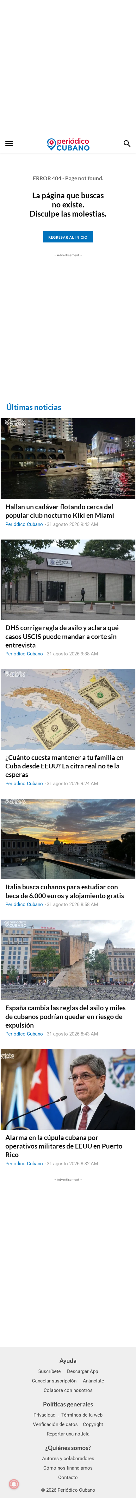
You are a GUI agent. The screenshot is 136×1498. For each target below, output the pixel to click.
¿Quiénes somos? (68, 1447)
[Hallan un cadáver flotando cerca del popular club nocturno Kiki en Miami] (68, 458)
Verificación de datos (55, 1424)
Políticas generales (68, 1404)
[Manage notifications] (14, 1484)
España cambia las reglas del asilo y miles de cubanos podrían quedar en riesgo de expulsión (65, 1016)
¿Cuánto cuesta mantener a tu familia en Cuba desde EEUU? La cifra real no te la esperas (64, 766)
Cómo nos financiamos (68, 1468)
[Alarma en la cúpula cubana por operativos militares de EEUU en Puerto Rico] (68, 1089)
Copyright (93, 1424)
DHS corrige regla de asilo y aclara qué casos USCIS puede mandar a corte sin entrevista (62, 636)
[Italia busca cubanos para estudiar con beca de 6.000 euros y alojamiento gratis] (68, 839)
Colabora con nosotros (68, 1390)
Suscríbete (49, 1371)
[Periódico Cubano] (68, 144)
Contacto (68, 1477)
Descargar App (82, 1371)
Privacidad (44, 1415)
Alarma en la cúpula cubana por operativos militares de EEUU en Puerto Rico (63, 1146)
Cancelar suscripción (54, 1381)
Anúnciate (93, 1381)
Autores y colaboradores (68, 1458)
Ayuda (68, 1360)
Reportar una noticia (68, 1434)
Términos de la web (81, 1415)
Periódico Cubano (24, 524)
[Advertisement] (68, 68)
